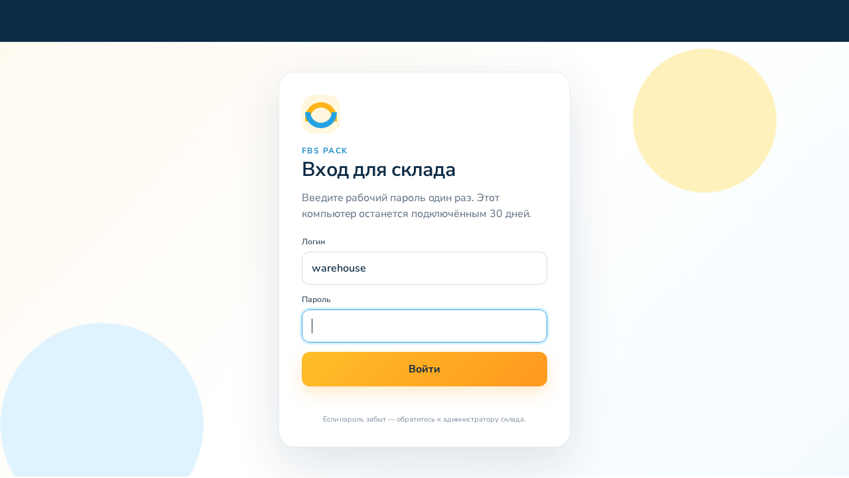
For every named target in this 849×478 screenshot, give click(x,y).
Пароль (316, 299)
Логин (313, 241)
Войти (424, 369)
